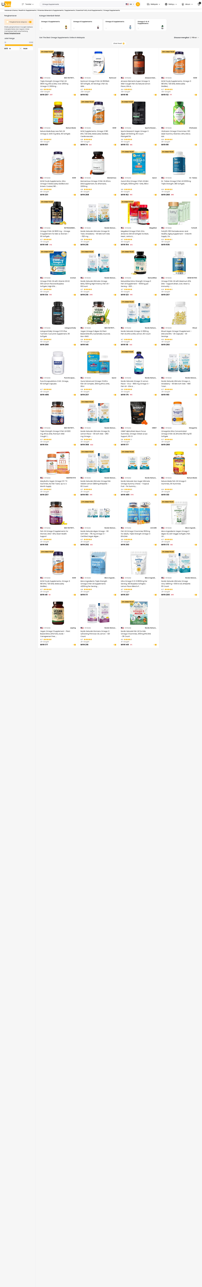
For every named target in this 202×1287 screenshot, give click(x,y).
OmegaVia (193, 428)
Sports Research (151, 128)
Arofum (73, 278)
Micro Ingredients (191, 528)
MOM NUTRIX (192, 278)
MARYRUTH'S (71, 478)
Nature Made (71, 128)
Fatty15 (194, 228)
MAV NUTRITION (70, 78)
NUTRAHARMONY (70, 228)
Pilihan (194, 37)
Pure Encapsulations (70, 378)
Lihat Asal (117, 43)
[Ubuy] (6, 4)
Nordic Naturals (110, 228)
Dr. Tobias (193, 178)
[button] (153, 4)
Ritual (195, 328)
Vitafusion (193, 128)
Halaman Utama (11, 10)
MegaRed (153, 228)
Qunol (154, 178)
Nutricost (112, 78)
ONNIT (154, 428)
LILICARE (153, 528)
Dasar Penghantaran (12, 33)
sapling (73, 628)
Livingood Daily (70, 328)
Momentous (111, 178)
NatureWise (152, 278)
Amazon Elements (151, 78)
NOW (195, 78)
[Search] (138, 4)
